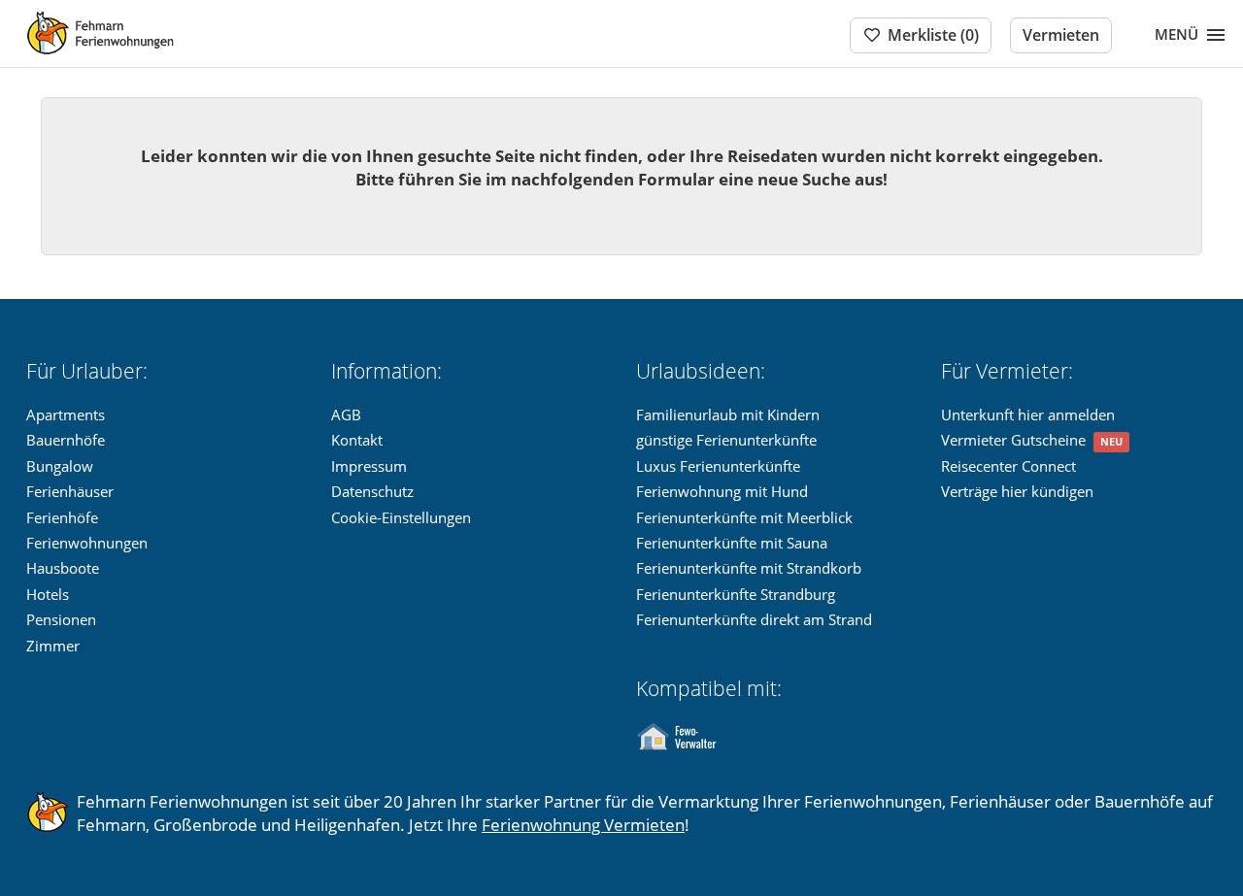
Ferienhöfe (62, 517)
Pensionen (61, 619)
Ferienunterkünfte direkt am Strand (754, 619)
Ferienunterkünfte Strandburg (735, 594)
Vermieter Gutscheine (1013, 439)
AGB (346, 414)
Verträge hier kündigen (1017, 491)
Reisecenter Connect (1008, 466)
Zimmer (53, 645)
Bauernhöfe (65, 439)
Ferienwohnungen (87, 542)
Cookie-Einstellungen (401, 517)
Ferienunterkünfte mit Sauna (731, 542)
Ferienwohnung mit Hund (722, 491)
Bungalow (59, 466)
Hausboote (62, 568)
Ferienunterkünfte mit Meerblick (744, 517)
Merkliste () (933, 35)
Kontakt (357, 439)
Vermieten (1061, 35)
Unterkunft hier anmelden (1028, 414)
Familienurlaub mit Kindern (728, 414)
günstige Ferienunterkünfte (726, 439)
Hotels (47, 594)
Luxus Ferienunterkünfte (718, 466)
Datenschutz (372, 491)
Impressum (369, 466)
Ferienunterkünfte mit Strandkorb (748, 568)
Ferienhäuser (70, 491)
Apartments (65, 414)
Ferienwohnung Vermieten (583, 824)
